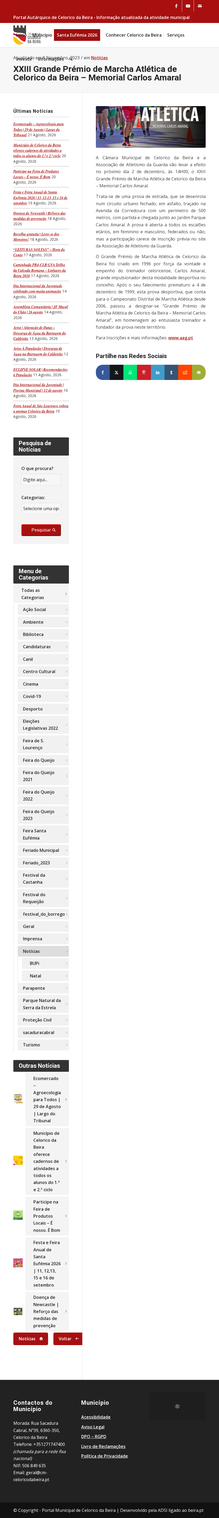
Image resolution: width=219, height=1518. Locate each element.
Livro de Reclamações (103, 1446)
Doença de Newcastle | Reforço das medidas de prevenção (39, 216)
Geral (28, 926)
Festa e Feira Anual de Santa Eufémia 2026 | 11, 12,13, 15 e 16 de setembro (40, 197)
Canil (28, 659)
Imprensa (32, 939)
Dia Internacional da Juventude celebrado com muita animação (37, 288)
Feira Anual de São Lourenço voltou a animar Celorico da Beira (41, 408)
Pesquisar (41, 530)
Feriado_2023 (36, 863)
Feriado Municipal (41, 850)
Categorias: (33, 497)
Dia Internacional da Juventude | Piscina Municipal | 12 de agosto (38, 387)
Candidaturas (37, 647)
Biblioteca (33, 634)
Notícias (31, 951)
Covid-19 (32, 696)
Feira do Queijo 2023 (38, 815)
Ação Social (34, 609)
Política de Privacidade (104, 1456)
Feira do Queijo (38, 760)
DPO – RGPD (93, 1436)
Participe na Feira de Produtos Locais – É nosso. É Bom (36, 174)
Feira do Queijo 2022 (38, 795)
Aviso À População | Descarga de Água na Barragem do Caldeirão (38, 351)
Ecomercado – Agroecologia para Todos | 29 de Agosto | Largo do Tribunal (38, 129)
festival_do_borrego (44, 914)
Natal (35, 976)
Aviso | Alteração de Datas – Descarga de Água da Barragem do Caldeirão (39, 333)
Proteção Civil (37, 1020)
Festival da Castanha (34, 878)
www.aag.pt (180, 338)
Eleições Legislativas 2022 (40, 724)
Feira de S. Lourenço (33, 744)
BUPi (34, 963)
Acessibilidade (96, 1417)
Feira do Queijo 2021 (38, 776)
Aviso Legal (92, 1427)
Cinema (30, 684)
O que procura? (37, 468)
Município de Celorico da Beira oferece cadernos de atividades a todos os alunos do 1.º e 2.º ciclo (37, 150)
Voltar (65, 1339)
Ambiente (33, 622)
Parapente (34, 988)
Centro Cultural (39, 671)
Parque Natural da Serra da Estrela (42, 1003)
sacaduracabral (38, 1032)
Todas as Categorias (32, 593)
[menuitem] (21, 35)
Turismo (31, 1045)
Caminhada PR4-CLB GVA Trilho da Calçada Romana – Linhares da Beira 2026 (39, 270)
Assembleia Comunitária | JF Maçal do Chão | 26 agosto (40, 309)
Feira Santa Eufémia (34, 834)
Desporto (33, 709)
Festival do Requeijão (34, 898)
